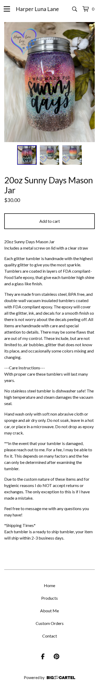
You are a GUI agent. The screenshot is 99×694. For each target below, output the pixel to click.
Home (49, 585)
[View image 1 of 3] (27, 155)
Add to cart (49, 221)
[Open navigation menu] (7, 9)
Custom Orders (50, 623)
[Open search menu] (74, 9)
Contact (49, 635)
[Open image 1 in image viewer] (49, 82)
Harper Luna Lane (37, 9)
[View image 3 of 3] (72, 155)
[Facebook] (43, 656)
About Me (49, 610)
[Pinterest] (56, 656)
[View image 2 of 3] (49, 155)
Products (49, 597)
